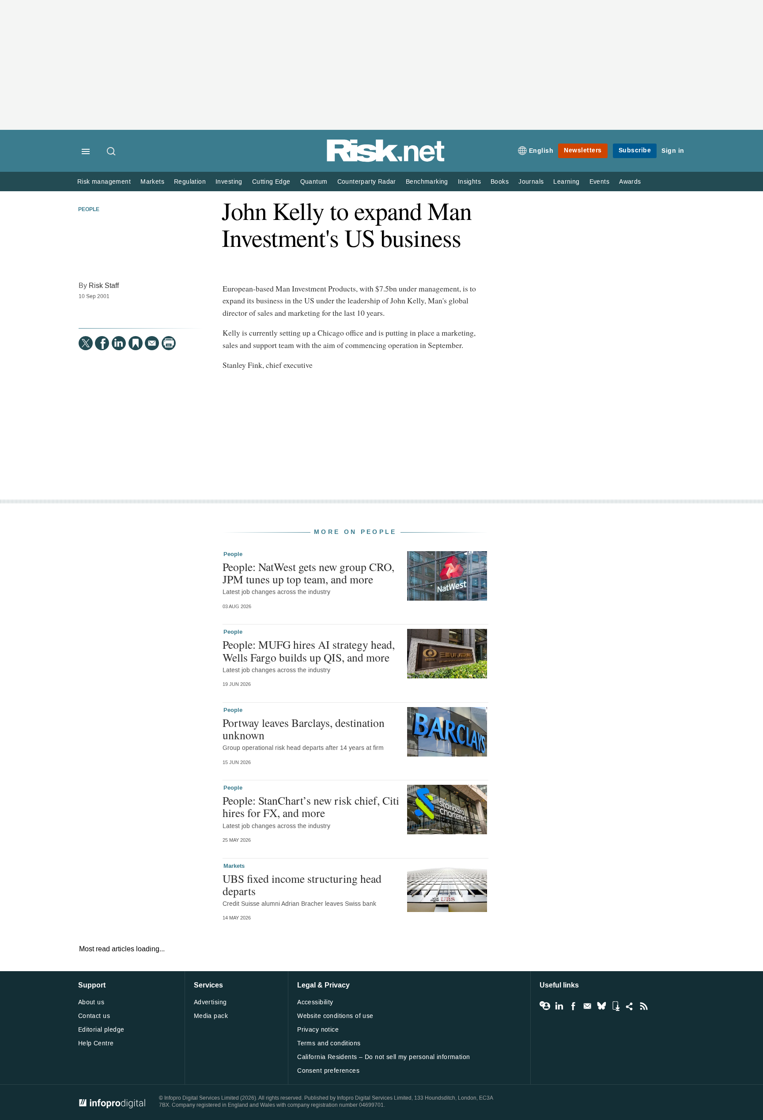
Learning (566, 181)
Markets (152, 181)
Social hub (629, 1006)
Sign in (672, 150)
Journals (531, 181)
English (541, 150)
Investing (228, 181)
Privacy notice (318, 1029)
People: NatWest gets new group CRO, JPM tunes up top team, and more (308, 572)
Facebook (573, 1006)
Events (599, 181)
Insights (469, 181)
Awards (630, 181)
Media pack (211, 1016)
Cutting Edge (271, 181)
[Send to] (152, 343)
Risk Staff (104, 285)
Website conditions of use (335, 1016)
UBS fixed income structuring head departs (302, 884)
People (88, 209)
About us (91, 1002)
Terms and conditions (328, 1043)
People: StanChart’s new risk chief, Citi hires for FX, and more (311, 806)
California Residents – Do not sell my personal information (383, 1057)
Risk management (104, 181)
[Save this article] (135, 343)
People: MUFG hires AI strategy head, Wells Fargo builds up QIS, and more (309, 650)
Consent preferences (328, 1071)
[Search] (112, 152)
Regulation (190, 181)
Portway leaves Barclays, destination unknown (304, 728)
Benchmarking (427, 181)
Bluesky (601, 1006)
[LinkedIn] (119, 343)
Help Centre (96, 1043)
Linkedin (559, 1006)
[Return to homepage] (386, 160)
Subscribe (635, 150)
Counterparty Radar (366, 181)
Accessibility (315, 1002)
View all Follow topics (545, 1006)
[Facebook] (102, 343)
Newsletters (583, 150)
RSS (643, 1006)
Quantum (314, 181)
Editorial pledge (101, 1029)
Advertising (210, 1002)
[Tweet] (86, 343)
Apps (615, 1006)
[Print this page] (169, 343)
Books (500, 181)
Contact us (94, 1016)
